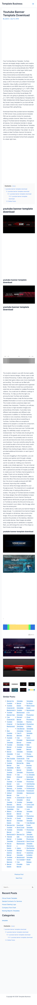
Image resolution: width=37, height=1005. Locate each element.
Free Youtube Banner (9, 781)
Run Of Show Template (29, 800)
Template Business (12, 3)
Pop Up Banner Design (9, 820)
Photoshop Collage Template (30, 832)
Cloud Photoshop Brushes (30, 719)
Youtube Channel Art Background (11, 708)
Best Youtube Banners (9, 733)
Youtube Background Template (20, 712)
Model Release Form (28, 862)
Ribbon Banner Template (10, 814)
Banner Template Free (10, 754)
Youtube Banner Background (11, 832)
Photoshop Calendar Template (30, 818)
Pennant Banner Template (20, 719)
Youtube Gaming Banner (9, 853)
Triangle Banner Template (10, 839)
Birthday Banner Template (20, 814)
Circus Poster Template (9, 898)
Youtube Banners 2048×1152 (10, 788)
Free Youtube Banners (9, 802)
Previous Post (19, 874)
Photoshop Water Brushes (30, 763)
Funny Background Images (30, 740)
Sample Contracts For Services (12, 901)
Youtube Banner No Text (20, 763)
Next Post (19, 878)
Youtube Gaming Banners (9, 859)
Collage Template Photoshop (30, 770)
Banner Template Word (29, 733)
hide (14, 186)
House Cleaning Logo (9, 904)
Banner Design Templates (20, 705)
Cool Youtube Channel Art (20, 756)
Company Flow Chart (9, 907)
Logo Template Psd (29, 811)
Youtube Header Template (20, 749)
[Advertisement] (18, 40)
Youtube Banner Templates (10, 765)
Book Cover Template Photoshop (30, 843)
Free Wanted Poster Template (30, 825)
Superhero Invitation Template (29, 855)
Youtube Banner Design (9, 747)
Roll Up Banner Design (9, 846)
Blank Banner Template (20, 770)
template (5, 920)
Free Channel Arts (19, 777)
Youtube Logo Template (10, 740)
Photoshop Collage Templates (30, 726)
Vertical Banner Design (9, 795)
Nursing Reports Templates (11, 911)
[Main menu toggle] (33, 4)
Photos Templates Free (29, 756)
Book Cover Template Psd (20, 830)
